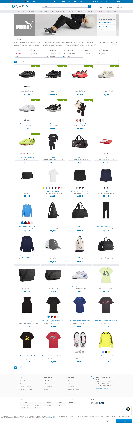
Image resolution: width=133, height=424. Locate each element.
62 (41, 132)
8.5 (17, 78)
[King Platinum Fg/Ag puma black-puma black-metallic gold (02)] (25, 86)
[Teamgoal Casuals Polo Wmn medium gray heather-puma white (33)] (49, 188)
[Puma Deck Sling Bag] (53, 210)
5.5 (17, 65)
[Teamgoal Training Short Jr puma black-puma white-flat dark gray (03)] (104, 188)
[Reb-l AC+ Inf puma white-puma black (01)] (79, 352)
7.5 (16, 74)
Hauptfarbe (53, 50)
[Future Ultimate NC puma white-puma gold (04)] (82, 120)
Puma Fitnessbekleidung (104, 26)
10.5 (43, 83)
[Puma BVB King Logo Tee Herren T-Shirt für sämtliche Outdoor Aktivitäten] (27, 339)
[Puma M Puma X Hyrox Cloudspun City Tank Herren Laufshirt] (27, 304)
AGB (68, 383)
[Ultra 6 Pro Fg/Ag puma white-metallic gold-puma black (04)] (30, 154)
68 (41, 135)
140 (95, 171)
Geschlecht (105, 50)
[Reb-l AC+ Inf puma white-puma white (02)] (82, 352)
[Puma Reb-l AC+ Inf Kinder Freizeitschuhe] (79, 339)
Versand (70, 400)
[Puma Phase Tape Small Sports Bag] (106, 244)
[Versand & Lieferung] (78, 403)
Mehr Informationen (50, 417)
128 (95, 168)
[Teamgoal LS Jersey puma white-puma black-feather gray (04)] (31, 223)
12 (16, 94)
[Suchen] (89, 6)
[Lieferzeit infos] (63, 56)
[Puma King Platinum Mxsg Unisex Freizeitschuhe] (53, 74)
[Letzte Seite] (23, 62)
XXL (43, 177)
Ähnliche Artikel (27, 97)
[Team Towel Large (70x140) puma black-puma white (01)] (107, 154)
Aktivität (35, 53)
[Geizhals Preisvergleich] (94, 403)
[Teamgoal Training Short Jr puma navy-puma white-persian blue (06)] (107, 188)
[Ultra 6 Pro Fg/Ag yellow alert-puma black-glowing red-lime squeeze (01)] (33, 154)
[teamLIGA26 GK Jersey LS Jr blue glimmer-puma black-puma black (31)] (102, 352)
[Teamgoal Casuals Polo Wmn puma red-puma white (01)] (58, 188)
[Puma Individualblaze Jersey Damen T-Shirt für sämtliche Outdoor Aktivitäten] (79, 304)
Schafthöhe (18, 56)
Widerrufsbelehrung (73, 389)
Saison (69, 56)
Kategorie (18, 50)
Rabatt (19, 53)
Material (104, 53)
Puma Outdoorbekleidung (104, 22)
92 (41, 143)
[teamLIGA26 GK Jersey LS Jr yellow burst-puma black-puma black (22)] (109, 352)
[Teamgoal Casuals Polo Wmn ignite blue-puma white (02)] (46, 188)
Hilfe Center (23, 380)
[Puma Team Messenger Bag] (27, 175)
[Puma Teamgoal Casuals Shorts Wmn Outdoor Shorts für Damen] (79, 175)
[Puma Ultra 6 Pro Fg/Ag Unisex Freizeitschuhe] (27, 141)
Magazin (46, 389)
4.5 (69, 69)
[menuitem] (108, 6)
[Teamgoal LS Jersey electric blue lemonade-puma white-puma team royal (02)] (22, 223)
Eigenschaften (71, 53)
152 (94, 173)
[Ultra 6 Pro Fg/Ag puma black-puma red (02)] (27, 154)
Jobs (45, 383)
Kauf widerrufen (24, 393)
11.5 (17, 91)
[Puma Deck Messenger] (53, 275)
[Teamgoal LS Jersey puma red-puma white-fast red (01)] (28, 223)
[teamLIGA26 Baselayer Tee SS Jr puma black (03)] (51, 317)
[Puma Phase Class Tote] (79, 244)
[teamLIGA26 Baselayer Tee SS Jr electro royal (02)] (48, 317)
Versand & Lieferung (25, 386)
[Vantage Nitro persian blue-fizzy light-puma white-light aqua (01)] (25, 120)
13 (24, 79)
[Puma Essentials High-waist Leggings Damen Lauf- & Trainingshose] (106, 210)
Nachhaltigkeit (48, 386)
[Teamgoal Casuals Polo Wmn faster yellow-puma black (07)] (43, 188)
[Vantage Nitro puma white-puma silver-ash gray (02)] (28, 120)
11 (16, 89)
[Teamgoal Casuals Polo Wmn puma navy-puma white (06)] (55, 188)
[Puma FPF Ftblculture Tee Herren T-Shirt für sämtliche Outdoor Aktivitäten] (53, 339)
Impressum (70, 386)
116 (95, 166)
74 (41, 137)
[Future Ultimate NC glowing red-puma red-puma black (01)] (76, 120)
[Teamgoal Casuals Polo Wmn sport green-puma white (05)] (64, 187)
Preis (86, 50)
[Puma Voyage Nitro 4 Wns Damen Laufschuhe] (79, 74)
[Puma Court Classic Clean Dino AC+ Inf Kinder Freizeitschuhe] (79, 275)
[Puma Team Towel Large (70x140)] (106, 141)
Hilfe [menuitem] (119, 1)
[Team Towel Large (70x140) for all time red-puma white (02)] (104, 154)
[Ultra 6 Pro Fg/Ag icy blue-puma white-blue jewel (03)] (20, 154)
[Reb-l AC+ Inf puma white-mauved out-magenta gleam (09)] (76, 352)
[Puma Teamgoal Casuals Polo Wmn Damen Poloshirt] (53, 175)
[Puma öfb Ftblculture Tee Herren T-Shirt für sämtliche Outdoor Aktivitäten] (106, 304)
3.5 (69, 65)
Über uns (46, 380)
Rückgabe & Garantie (26, 389)
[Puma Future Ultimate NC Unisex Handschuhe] (79, 108)
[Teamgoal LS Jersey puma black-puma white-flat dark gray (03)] (25, 223)
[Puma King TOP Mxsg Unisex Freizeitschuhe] (53, 108)
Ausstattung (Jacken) (55, 53)
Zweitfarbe (70, 50)
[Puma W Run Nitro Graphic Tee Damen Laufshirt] (106, 275)
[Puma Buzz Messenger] (27, 275)
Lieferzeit (52, 56)
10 (43, 80)
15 (23, 114)
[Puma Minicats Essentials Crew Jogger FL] (53, 141)
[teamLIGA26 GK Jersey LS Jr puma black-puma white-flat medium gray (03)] (106, 352)
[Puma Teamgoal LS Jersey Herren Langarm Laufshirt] (27, 210)
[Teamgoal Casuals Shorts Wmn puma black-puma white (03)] (79, 188)
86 (41, 141)
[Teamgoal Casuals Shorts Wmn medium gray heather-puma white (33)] (76, 188)
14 (24, 112)
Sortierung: (96, 62)
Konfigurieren (108, 421)
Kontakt (22, 383)
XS (42, 166)
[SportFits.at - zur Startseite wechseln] (19, 6)
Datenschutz (71, 380)
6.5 (17, 69)
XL (42, 175)
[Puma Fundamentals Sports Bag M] (79, 141)
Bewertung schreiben (101, 388)
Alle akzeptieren (124, 421)
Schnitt (34, 56)
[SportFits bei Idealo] (101, 403)
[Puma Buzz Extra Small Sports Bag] (79, 210)
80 (41, 139)
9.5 (17, 83)
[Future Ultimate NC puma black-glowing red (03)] (79, 120)
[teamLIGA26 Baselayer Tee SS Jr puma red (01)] (54, 317)
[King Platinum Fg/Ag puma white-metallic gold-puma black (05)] (28, 86)
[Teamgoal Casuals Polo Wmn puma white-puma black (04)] (61, 188)
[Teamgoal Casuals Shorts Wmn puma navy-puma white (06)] (82, 188)
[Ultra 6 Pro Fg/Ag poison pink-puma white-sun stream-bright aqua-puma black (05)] (23, 154)
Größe (34, 50)
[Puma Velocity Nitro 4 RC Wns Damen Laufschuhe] (106, 74)
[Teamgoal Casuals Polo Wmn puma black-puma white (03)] (52, 188)
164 (95, 175)
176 (42, 306)
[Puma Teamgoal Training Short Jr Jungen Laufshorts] (106, 175)
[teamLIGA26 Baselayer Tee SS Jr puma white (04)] (57, 317)
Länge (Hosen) (88, 53)
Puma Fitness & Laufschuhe (105, 30)
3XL (17, 214)
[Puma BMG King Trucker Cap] (53, 244)
